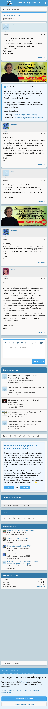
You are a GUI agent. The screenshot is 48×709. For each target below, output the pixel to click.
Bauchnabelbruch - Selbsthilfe (17, 538)
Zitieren (42, 57)
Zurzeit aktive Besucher (12, 497)
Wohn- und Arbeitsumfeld (15, 535)
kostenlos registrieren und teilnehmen (29, 118)
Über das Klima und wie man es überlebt (21, 530)
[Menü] (3, 3)
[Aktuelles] (39, 3)
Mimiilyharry (40, 587)
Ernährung (20, 404)
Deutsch (16, 670)
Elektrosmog (10, 568)
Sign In (9, 487)
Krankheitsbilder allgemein (21, 414)
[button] (6, 343)
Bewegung (10, 543)
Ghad (9, 414)
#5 (44, 279)
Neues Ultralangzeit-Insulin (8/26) (18, 546)
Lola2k (10, 380)
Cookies (6, 670)
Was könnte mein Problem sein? (23, 380)
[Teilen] (41, 34)
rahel (6, 19)
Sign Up (25, 487)
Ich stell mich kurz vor (14, 554)
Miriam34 (11, 392)
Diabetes (9, 550)
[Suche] (44, 3)
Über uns (5, 674)
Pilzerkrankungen (20, 426)
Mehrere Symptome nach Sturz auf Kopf (24, 412)
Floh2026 (11, 426)
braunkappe (11, 404)
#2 (44, 134)
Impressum (14, 674)
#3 (44, 180)
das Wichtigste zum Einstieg (26, 115)
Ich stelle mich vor (12, 558)
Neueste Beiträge (9, 526)
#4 (44, 239)
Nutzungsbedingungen (27, 674)
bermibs (5, 502)
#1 (44, 34)
